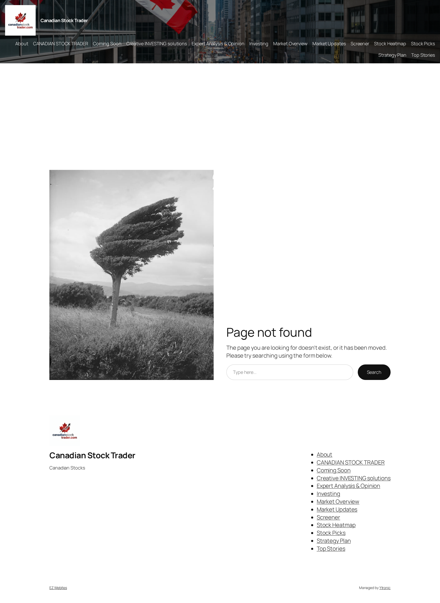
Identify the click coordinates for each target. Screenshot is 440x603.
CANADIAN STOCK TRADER (60, 43)
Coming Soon (107, 43)
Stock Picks (423, 43)
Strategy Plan (392, 55)
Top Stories (423, 55)
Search (374, 372)
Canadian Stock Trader (64, 20)
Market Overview (290, 43)
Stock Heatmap (390, 43)
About (21, 43)
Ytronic (385, 587)
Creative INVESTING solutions (156, 43)
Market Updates (329, 43)
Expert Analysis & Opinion (218, 43)
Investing (258, 43)
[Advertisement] (220, 116)
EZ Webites (58, 587)
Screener (360, 43)
